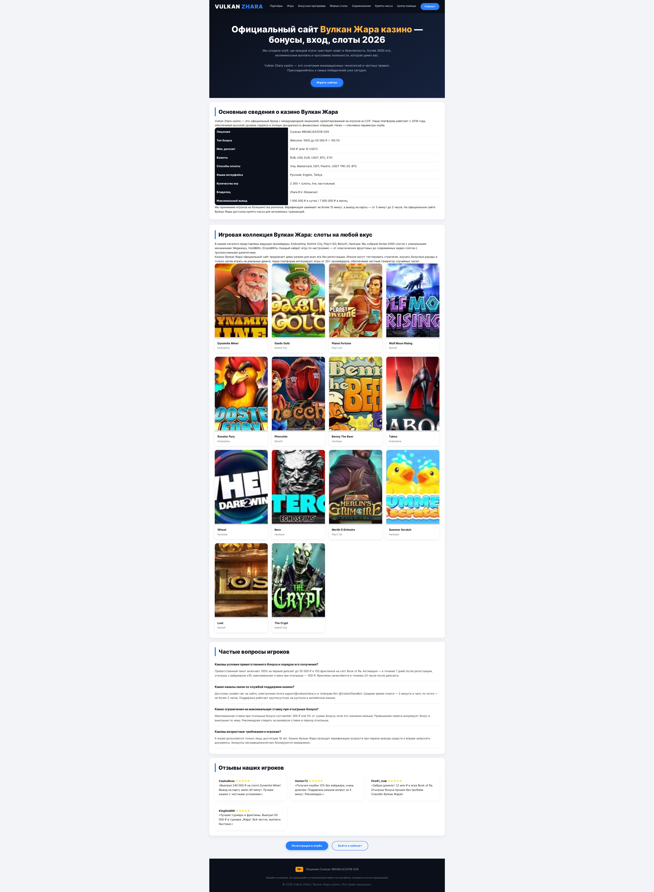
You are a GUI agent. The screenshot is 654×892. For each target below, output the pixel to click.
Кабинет (430, 6)
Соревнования (361, 5)
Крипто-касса (384, 5)
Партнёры (276, 5)
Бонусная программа (311, 5)
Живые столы (339, 5)
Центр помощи (406, 5)
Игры (290, 5)
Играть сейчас (327, 82)
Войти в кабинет (350, 845)
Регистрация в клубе (307, 845)
